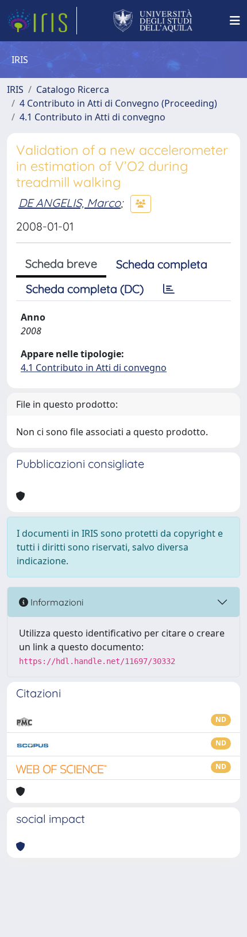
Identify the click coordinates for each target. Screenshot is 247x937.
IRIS (15, 89)
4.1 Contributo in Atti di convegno (92, 117)
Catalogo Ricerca (72, 89)
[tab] (168, 289)
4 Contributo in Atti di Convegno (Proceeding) (118, 103)
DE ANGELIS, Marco (69, 203)
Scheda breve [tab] (61, 263)
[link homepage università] (153, 20)
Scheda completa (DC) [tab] (85, 289)
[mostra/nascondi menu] (235, 20)
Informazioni (55, 602)
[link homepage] (42, 20)
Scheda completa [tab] (161, 264)
